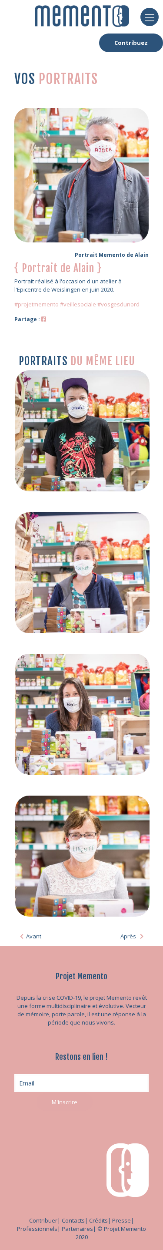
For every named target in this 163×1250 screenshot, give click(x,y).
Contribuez (131, 43)
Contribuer (43, 1220)
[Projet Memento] (82, 15)
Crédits (98, 1220)
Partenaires (77, 1229)
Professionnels (37, 1229)
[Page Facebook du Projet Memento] (43, 319)
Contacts (73, 1220)
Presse (121, 1220)
